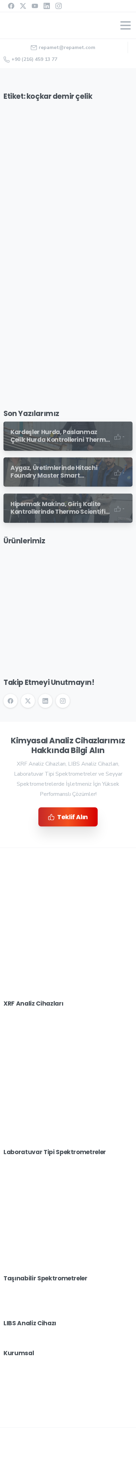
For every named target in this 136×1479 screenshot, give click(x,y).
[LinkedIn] (47, 6)
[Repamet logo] (51, 892)
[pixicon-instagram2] (38, 994)
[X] (23, 6)
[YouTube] (35, 6)
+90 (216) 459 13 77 (34, 59)
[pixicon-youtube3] (66, 994)
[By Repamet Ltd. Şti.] (17, 180)
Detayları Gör (72, 1472)
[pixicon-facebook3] (10, 994)
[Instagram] (58, 6)
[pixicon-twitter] (24, 994)
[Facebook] (11, 6)
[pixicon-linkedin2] (52, 994)
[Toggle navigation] (126, 25)
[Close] (121, 1457)
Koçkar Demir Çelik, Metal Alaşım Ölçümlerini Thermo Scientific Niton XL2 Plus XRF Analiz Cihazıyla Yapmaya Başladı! (64, 237)
